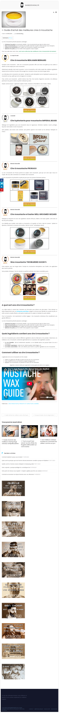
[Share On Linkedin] (1, 186)
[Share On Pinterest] (1, 189)
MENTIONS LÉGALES (38, 709)
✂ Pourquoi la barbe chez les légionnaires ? (44, 415)
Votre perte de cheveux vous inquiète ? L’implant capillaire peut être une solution (22, 471)
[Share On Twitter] (1, 183)
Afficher (10, 38)
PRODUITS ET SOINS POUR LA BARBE (29, 403)
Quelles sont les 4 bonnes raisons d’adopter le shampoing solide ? (18, 464)
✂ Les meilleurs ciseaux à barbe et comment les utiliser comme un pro (29, 441)
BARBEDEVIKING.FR (32, 5)
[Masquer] (1, 192)
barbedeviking (19, 33)
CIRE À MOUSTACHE (13, 403)
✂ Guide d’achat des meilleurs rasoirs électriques (16, 415)
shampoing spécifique (22, 311)
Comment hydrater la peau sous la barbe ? (12, 457)
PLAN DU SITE (47, 709)
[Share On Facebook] (1, 180)
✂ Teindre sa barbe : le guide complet (48, 446)
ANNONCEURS (54, 709)
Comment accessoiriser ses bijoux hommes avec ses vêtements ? (18, 474)
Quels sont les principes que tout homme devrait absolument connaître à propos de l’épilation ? (25, 460)
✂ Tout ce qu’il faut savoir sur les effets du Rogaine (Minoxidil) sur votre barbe (10, 443)
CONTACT (31, 709)
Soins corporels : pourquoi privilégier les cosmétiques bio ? (16, 467)
